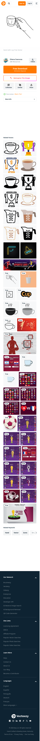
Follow (33, 62)
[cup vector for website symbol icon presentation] (11, 444)
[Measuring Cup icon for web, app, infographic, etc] (11, 283)
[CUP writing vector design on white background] (13, 429)
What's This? (18, 94)
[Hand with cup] (11, 397)
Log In (30, 3)
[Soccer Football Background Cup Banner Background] (13, 476)
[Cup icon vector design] (26, 412)
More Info (8, 97)
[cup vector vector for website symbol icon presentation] (11, 532)
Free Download (20, 69)
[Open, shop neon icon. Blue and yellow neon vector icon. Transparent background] (11, 368)
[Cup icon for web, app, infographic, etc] (11, 147)
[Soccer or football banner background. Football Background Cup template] (19, 382)
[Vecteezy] (3, 3)
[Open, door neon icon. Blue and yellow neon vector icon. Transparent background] (11, 351)
